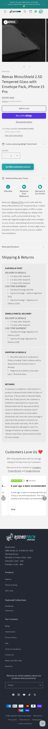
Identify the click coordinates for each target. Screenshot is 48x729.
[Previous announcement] (5, 4)
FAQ (6, 643)
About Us (8, 666)
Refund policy (37, 716)
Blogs (7, 626)
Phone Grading (11, 585)
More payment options (24, 122)
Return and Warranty (13, 660)
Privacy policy (12, 720)
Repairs (8, 579)
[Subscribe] (40, 685)
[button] (5, 11)
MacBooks (9, 606)
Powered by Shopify (24, 716)
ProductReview (14, 471)
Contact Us (9, 655)
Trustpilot (36, 467)
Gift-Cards (9, 591)
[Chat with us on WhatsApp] (35, 11)
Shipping (5, 101)
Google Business (33, 471)
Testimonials (10, 632)
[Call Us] (40, 11)
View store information (14, 135)
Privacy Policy (10, 637)
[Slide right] (30, 66)
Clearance (9, 610)
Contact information (25, 724)
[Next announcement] (43, 4)
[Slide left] (18, 66)
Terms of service (24, 720)
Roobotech (14, 716)
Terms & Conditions (13, 649)
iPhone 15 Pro (17, 202)
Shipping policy (37, 720)
